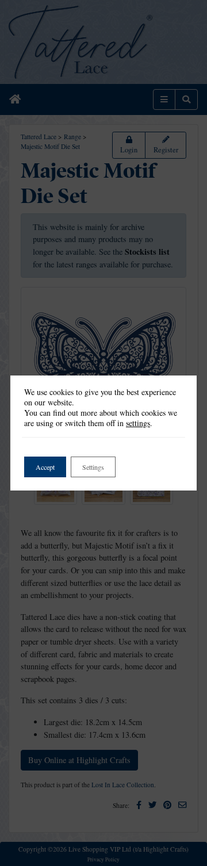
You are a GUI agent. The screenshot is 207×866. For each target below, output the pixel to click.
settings (138, 423)
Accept (45, 467)
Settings (93, 467)
